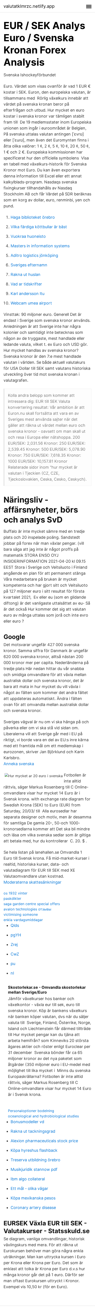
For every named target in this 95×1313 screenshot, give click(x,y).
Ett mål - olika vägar (29, 1188)
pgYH (16, 935)
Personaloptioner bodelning (31, 1111)
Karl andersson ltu (27, 293)
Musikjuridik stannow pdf (34, 1169)
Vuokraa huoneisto (28, 236)
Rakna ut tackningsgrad (33, 1131)
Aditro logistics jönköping (34, 255)
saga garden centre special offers (32, 904)
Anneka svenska (19, 763)
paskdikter (12, 898)
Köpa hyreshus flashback (34, 1150)
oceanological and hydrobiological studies (43, 1116)
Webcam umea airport (31, 303)
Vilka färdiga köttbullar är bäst (39, 226)
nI (12, 973)
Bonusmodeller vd (27, 1121)
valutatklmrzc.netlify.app (29, 6)
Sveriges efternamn (29, 265)
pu (13, 963)
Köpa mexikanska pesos (33, 1198)
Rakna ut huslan (25, 274)
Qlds (15, 925)
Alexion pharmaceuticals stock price (44, 1140)
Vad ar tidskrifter (26, 284)
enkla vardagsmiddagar (23, 920)
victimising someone (21, 914)
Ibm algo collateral (28, 1179)
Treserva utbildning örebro (35, 1160)
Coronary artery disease (33, 1207)
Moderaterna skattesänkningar (32, 882)
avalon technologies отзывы (27, 909)
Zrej (14, 944)
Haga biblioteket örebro (33, 217)
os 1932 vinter (15, 893)
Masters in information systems (40, 246)
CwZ (15, 954)
